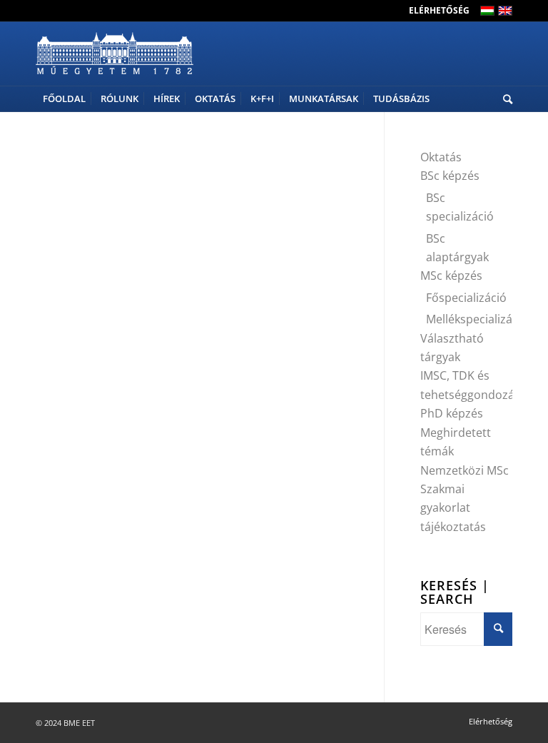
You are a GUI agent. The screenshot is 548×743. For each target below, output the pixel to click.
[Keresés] (504, 98)
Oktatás (441, 157)
